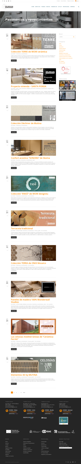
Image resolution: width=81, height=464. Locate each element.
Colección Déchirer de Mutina (26, 123)
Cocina (20, 88)
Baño (17, 88)
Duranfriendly (25, 452)
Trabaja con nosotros (9, 456)
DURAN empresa (62, 48)
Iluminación (61, 51)
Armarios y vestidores (27, 451)
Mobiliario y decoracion (27, 449)
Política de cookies (62, 443)
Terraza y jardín (37, 230)
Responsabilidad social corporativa (65, 58)
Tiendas (6, 444)
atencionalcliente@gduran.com (11, 407)
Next (24, 392)
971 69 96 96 (29, 405)
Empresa (7, 454)
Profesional (7, 452)
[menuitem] (77, 1)
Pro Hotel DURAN (44, 452)
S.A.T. (42, 449)
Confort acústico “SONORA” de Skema (30, 158)
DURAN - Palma (13, 410)
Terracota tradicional (22, 228)
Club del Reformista (45, 451)
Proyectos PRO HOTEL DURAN (65, 56)
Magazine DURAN (8, 448)
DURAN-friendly (19, 230)
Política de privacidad (63, 444)
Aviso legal (61, 441)
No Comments (31, 195)
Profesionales (43, 441)
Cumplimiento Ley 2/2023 (64, 446)
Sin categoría (61, 61)
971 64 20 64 (64, 405)
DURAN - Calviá (31, 410)
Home (6, 441)
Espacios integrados (27, 441)
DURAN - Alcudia (49, 410)
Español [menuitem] (61, 447)
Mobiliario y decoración (31, 88)
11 (21, 392)
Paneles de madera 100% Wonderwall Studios (30, 300)
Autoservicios (43, 444)
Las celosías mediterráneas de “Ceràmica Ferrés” (32, 338)
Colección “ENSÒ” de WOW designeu (29, 193)
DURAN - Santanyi (67, 410)
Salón (18, 89)
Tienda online (43, 446)
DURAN (13, 53)
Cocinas (24, 446)
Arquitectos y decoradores (46, 454)
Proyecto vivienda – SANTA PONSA (28, 86)
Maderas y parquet (26, 448)
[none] (65, 448)
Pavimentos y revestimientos (21, 53)
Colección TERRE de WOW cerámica (29, 51)
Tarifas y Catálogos (45, 448)
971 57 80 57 (47, 405)
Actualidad (7, 449)
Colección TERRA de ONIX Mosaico (28, 263)
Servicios (7, 443)
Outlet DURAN (8, 451)
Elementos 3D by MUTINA (24, 374)
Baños (24, 444)
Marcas (6, 446)
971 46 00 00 (11, 405)
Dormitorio (24, 88)
